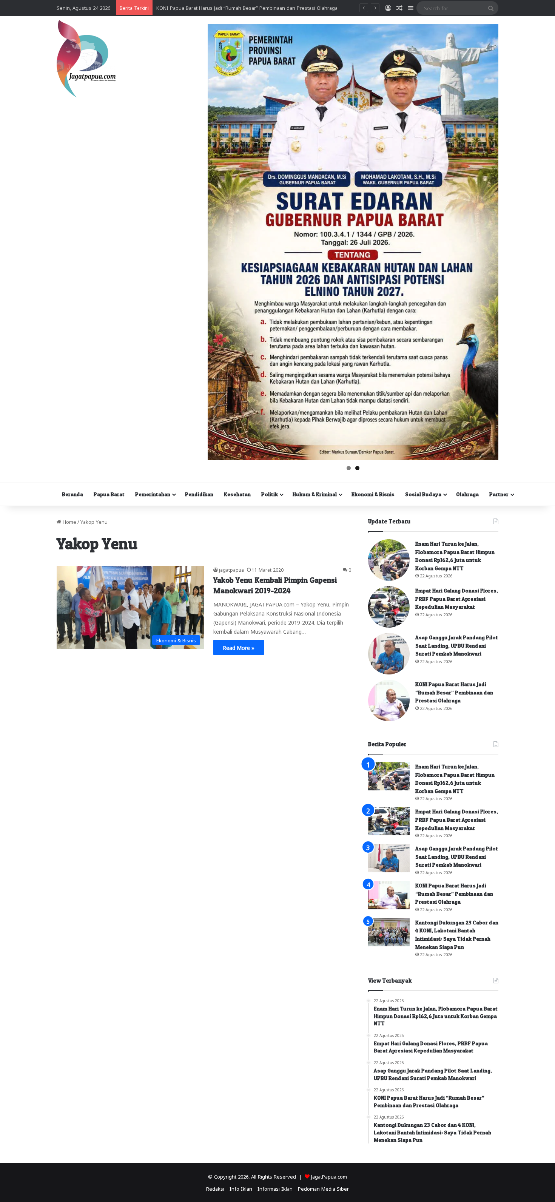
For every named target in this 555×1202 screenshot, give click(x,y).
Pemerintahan (152, 494)
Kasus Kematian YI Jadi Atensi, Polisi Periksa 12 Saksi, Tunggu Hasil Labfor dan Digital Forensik (265, 7)
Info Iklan (241, 1188)
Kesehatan (237, 494)
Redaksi (215, 1188)
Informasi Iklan (275, 1188)
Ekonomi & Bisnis (373, 494)
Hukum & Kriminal (315, 494)
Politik (269, 494)
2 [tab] (357, 468)
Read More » (238, 647)
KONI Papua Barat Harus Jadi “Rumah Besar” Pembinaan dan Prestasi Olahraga (454, 692)
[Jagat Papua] (86, 58)
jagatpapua (231, 569)
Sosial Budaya (423, 494)
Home (68, 521)
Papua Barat (109, 494)
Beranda (72, 494)
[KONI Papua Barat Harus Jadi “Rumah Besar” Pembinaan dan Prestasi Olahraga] (389, 700)
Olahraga (467, 494)
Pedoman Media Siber (323, 1188)
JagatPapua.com (329, 1176)
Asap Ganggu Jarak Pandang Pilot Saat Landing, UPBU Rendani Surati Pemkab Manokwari (456, 645)
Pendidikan (199, 494)
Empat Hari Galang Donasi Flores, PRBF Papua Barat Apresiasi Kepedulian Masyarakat (456, 598)
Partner (499, 494)
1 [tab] (349, 468)
